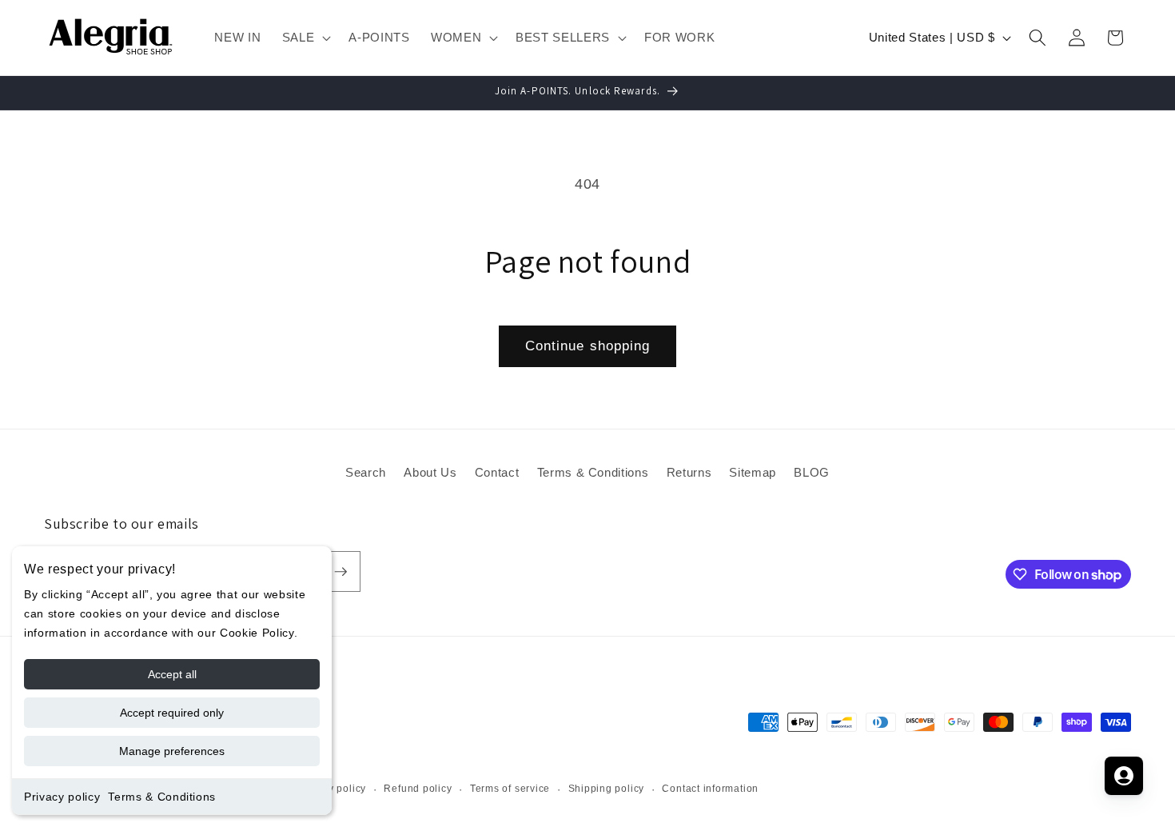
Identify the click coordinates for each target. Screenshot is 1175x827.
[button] (305, 37)
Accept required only (172, 712)
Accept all (172, 674)
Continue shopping (588, 345)
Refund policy (418, 788)
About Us (430, 472)
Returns (689, 472)
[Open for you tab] (1124, 776)
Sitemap (752, 472)
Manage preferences (172, 751)
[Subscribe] (340, 572)
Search (365, 472)
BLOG (812, 472)
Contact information (710, 788)
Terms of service (510, 788)
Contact (497, 472)
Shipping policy (606, 788)
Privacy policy (62, 796)
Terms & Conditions (162, 796)
